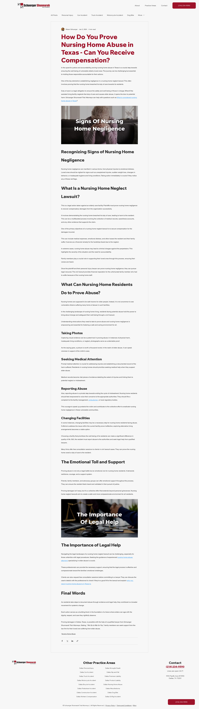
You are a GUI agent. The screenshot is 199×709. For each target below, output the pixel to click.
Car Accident (82, 15)
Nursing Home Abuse (69, 634)
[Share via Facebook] (62, 641)
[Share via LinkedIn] (72, 641)
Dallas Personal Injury (86, 668)
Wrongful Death (114, 668)
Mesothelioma (115, 688)
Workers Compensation (89, 696)
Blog (134, 705)
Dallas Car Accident (86, 672)
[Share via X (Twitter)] (67, 641)
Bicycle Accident (88, 684)
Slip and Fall (115, 672)
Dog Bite (130, 15)
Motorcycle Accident (115, 15)
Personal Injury (67, 15)
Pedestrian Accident (89, 688)
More (140, 15)
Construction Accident (88, 692)
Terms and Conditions (124, 705)
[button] (137, 5)
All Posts (54, 15)
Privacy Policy (110, 705)
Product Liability (115, 680)
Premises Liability (115, 676)
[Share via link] (77, 641)
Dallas (81, 676)
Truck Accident (97, 15)
